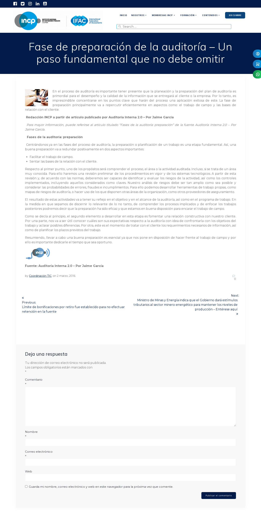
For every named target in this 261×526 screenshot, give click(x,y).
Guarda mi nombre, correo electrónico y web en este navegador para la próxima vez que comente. (101, 486)
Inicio (123, 15)
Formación (187, 15)
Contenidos (210, 15)
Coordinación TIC (40, 276)
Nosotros (137, 15)
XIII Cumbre (235, 15)
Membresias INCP (162, 15)
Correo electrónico (39, 454)
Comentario (33, 382)
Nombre (31, 434)
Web (28, 471)
